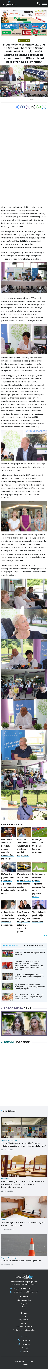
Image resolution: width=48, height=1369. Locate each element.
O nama (24, 1313)
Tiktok (25, 1352)
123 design (24, 1364)
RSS (25, 1336)
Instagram (26, 1344)
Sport (24, 1307)
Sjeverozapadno (24, 40)
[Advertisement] (24, 134)
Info (24, 1316)
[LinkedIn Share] (44, 107)
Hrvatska (24, 1297)
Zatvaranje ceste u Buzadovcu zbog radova (21, 1260)
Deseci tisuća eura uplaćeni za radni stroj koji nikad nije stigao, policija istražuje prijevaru (29, 997)
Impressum (24, 1320)
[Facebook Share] (22, 107)
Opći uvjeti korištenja (24, 1326)
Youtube (25, 1348)
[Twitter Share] (33, 107)
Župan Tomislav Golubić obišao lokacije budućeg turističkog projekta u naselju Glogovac (30, 987)
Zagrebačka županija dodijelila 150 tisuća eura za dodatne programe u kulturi (29, 977)
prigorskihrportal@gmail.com (26, 1292)
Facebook (26, 1340)
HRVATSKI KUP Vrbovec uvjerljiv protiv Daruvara (30, 954)
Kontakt (24, 1323)
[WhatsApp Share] (39, 107)
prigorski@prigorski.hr (23, 1288)
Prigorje (24, 1303)
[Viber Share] (28, 107)
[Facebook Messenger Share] (17, 107)
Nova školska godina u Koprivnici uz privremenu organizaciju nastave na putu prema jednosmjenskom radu (22, 1184)
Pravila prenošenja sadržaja (24, 1330)
